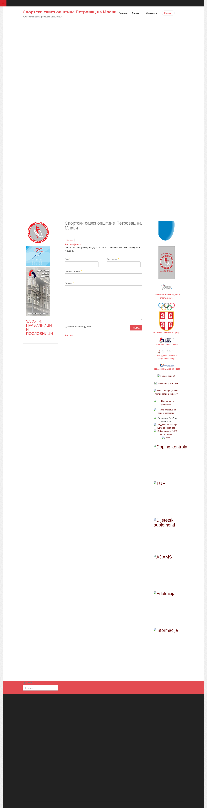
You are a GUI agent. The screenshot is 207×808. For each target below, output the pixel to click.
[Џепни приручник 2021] (166, 383)
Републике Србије (167, 358)
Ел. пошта (113, 258)
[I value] (166, 437)
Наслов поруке (73, 270)
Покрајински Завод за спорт (167, 368)
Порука (69, 282)
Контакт (168, 13)
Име (67, 258)
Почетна (123, 13)
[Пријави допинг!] (166, 376)
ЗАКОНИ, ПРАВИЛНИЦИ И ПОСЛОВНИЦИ (39, 327)
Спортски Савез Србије (166, 344)
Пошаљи (136, 327)
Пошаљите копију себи (79, 326)
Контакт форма (73, 244)
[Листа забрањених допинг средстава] (166, 411)
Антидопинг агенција (167, 355)
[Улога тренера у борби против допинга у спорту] (166, 392)
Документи (152, 13)
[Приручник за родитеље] (166, 403)
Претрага (27, 682)
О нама (136, 13)
